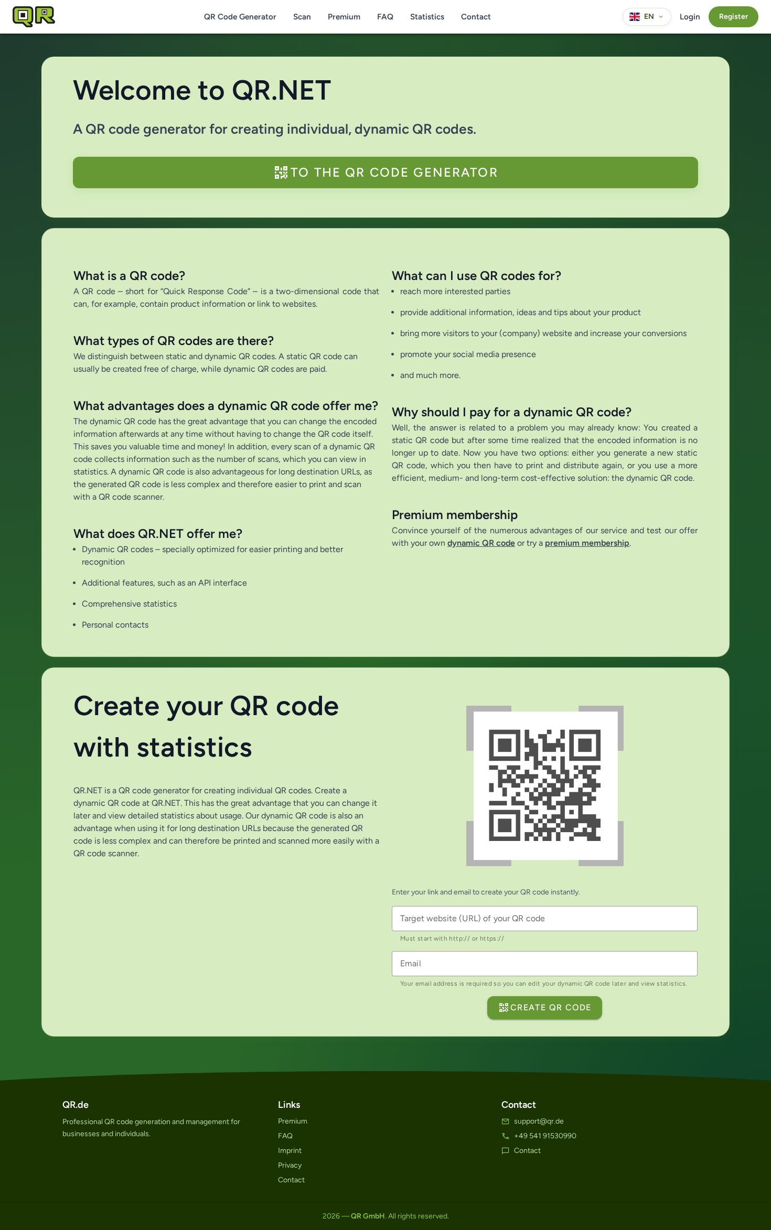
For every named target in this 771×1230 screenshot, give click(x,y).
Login (690, 16)
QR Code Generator (240, 16)
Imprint (290, 1150)
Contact (476, 16)
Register (733, 16)
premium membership (587, 543)
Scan (302, 16)
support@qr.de (539, 1121)
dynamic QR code (481, 543)
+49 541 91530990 (545, 1135)
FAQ (385, 16)
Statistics (427, 16)
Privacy (290, 1165)
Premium (344, 16)
